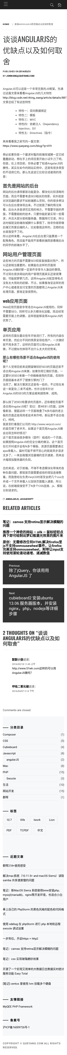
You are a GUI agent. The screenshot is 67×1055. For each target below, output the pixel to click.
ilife (22, 820)
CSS (5, 740)
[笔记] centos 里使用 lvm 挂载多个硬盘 (27, 983)
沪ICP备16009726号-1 (16, 1027)
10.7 (9, 820)
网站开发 (8, 791)
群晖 (5, 797)
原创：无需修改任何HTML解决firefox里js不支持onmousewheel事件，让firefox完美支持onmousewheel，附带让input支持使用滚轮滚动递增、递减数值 (33, 547)
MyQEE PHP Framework (18, 1006)
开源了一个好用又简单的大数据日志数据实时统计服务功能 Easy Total (33, 971)
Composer (9, 734)
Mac (5, 766)
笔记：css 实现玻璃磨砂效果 (21, 959)
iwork (37, 820)
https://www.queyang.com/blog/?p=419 (27, 146)
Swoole (11, 778)
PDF (9, 830)
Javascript (26, 499)
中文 (40, 830)
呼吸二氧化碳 (20, 686)
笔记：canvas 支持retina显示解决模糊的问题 (33, 524)
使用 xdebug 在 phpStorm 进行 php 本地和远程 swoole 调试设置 (31, 926)
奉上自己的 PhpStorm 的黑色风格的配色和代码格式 (33, 912)
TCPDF (24, 830)
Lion (52, 820)
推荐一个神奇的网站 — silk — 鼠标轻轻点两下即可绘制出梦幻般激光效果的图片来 (33, 534)
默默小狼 (17, 659)
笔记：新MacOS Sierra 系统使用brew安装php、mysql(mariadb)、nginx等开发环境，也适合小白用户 (32, 895)
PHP (5, 772)
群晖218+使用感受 (14, 865)
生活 (5, 784)
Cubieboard (10, 747)
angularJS (12, 499)
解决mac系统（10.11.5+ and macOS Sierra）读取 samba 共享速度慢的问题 (33, 878)
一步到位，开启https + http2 (20, 938)
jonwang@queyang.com (20, 76)
